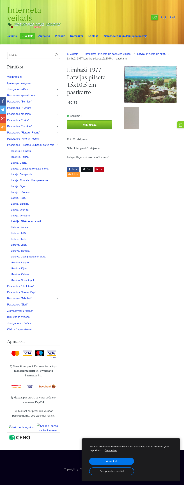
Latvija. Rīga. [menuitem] (18, 197)
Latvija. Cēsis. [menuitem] (19, 162)
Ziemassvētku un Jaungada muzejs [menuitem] (125, 35)
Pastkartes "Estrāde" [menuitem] (19, 126)
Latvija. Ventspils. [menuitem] (21, 215)
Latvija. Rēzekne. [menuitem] (21, 192)
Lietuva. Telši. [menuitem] (18, 233)
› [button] (58, 89)
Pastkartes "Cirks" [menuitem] (18, 120)
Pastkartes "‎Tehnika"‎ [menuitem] (19, 298)
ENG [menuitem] (173, 17)
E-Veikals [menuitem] (27, 35)
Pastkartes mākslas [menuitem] (19, 113)
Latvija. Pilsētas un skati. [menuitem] (26, 221)
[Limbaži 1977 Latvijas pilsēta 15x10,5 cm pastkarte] (131, 118)
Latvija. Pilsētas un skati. (151, 53)
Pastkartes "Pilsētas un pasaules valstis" (108, 53)
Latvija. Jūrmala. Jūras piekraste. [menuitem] (30, 180)
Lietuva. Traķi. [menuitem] (19, 239)
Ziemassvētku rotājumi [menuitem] (20, 310)
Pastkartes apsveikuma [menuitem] (21, 95)
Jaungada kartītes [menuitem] (17, 89)
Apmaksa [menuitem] (44, 35)
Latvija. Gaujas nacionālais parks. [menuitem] (30, 168)
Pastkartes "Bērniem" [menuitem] (19, 101)
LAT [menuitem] (154, 17)
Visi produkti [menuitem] (14, 76)
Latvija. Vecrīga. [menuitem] (20, 209)
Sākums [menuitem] (12, 35)
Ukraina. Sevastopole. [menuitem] (23, 280)
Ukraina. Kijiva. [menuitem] (19, 268)
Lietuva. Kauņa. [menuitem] (20, 227)
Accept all (111, 461)
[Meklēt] (57, 55)
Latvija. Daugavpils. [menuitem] (22, 174)
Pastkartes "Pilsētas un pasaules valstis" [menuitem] (31, 144)
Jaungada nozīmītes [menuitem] (19, 323)
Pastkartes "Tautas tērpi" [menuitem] (21, 292)
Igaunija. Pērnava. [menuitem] (21, 150)
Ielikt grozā (89, 124)
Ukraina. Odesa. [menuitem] (20, 274)
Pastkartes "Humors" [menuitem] (19, 107)
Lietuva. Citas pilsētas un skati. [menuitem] (28, 256)
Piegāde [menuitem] (60, 35)
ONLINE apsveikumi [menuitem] (19, 329)
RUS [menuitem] (163, 17)
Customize (111, 450)
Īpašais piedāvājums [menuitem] (19, 83)
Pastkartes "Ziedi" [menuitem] (17, 304)
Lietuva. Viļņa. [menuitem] (19, 244)
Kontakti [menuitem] (93, 35)
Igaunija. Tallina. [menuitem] (20, 156)
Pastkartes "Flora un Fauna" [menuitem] (23, 132)
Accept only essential (112, 471)
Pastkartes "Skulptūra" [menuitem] (20, 286)
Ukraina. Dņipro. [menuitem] (20, 262)
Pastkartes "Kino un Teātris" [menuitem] (23, 138)
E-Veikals (72, 53)
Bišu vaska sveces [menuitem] (18, 316)
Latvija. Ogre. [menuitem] (18, 186)
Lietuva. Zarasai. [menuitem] (20, 250)
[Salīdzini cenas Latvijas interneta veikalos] (47, 427)
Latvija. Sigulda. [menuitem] (20, 203)
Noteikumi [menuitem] (76, 35)
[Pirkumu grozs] (180, 124)
